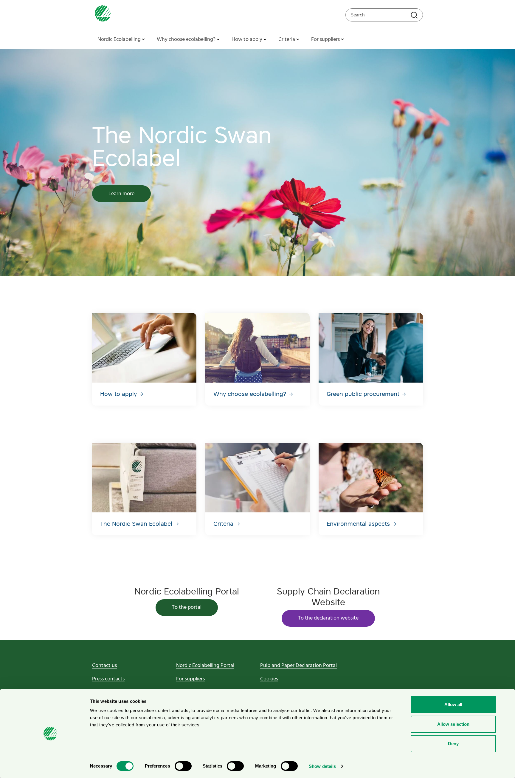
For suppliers (190, 679)
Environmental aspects (359, 524)
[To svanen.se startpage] (101, 14)
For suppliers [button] (325, 39)
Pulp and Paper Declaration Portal (298, 665)
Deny (453, 743)
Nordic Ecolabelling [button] (119, 39)
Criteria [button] (286, 39)
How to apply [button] (247, 39)
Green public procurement (364, 394)
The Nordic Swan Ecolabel (137, 524)
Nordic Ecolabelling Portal (205, 665)
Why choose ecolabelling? (250, 394)
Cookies (269, 679)
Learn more (121, 194)
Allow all (453, 704)
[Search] (414, 15)
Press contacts (108, 679)
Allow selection (453, 724)
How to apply (119, 394)
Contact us (104, 665)
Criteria (224, 524)
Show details (322, 766)
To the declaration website (328, 618)
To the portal (186, 607)
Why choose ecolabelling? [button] (186, 39)
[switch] (183, 766)
